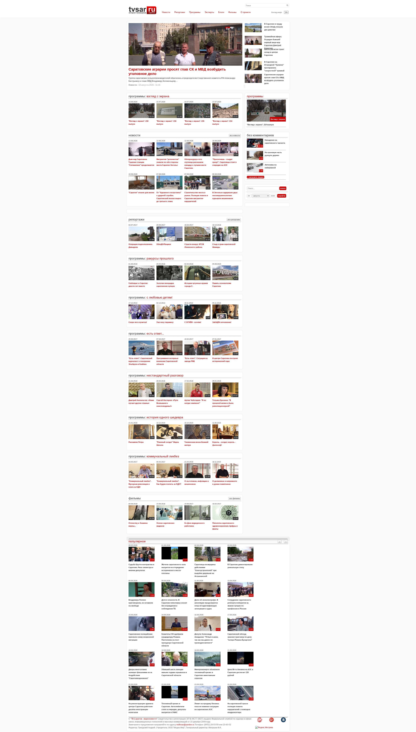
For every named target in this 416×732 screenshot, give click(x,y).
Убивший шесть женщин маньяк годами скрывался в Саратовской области (174, 672)
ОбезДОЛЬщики (163, 244)
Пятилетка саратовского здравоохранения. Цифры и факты (225, 526)
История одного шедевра (165, 417)
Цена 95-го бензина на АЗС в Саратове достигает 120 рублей (240, 672)
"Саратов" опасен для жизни (141, 193)
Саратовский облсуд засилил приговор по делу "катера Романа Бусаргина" (240, 637)
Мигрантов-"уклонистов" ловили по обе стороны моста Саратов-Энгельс (167, 162)
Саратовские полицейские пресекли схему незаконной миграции (141, 637)
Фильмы (232, 12)
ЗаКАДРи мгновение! (221, 322)
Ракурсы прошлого (160, 258)
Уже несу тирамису (164, 322)
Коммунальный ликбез (163, 456)
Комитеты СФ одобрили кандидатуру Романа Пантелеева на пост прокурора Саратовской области (172, 640)
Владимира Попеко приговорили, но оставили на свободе (141, 603)
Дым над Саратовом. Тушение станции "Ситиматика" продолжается (141, 162)
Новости (166, 12)
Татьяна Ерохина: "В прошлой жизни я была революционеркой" (222, 403)
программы (255, 96)
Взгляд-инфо (276, 12)
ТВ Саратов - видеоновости (144, 719)
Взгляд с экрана (278, 119)
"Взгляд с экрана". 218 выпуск (260, 125)
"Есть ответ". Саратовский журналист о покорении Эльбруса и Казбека (140, 361)
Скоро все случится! (138, 322)
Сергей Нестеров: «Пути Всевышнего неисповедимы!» (167, 403)
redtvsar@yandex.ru (185, 725)
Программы (194, 12)
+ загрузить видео (255, 177)
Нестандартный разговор (165, 375)
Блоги (221, 12)
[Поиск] (287, 5)
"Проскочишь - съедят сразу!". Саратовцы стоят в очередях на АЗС (224, 162)
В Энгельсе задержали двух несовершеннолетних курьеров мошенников (224, 195)
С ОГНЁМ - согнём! (192, 322)
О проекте (246, 12)
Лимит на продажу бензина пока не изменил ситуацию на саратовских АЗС (207, 706)
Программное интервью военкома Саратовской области (167, 361)
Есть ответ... (155, 333)
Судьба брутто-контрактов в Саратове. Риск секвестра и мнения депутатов (141, 567)
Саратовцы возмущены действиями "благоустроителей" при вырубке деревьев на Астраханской (205, 570)
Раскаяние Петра (136, 442)
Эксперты (209, 12)
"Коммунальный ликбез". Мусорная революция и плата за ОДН (140, 484)
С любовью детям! (159, 297)
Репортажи (179, 12)
